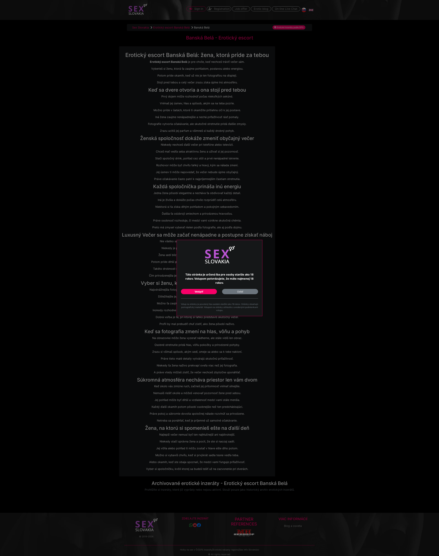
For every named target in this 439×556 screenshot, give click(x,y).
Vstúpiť (199, 291)
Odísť (240, 291)
